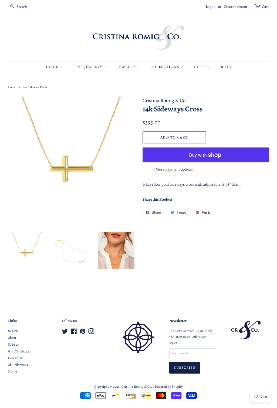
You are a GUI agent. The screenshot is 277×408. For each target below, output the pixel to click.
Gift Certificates (19, 351)
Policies (13, 344)
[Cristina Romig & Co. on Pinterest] (82, 332)
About (12, 337)
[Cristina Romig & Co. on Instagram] (91, 332)
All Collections (18, 364)
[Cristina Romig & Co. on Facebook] (74, 332)
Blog (226, 66)
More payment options (174, 169)
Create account (236, 6)
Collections (165, 66)
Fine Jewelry (88, 66)
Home (53, 66)
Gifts (200, 66)
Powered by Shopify (169, 386)
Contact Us (16, 358)
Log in (211, 6)
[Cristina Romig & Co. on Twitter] (65, 332)
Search (13, 331)
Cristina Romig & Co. (137, 386)
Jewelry (127, 66)
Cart (265, 6)
